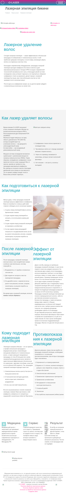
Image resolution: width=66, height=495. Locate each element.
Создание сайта (33, 491)
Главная (7, 13)
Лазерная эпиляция (26, 13)
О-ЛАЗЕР (22, 484)
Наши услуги (15, 13)
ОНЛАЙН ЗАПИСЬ (60, 2)
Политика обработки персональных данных (33, 486)
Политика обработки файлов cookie (33, 488)
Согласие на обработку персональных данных (33, 489)
